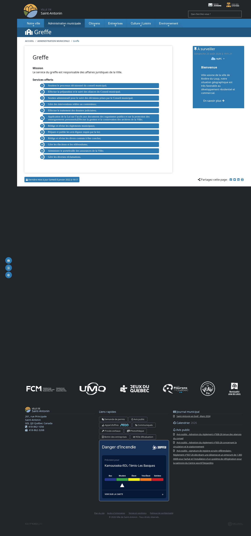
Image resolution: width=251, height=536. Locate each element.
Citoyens (94, 23)
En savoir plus (212, 101)
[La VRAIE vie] (207, 388)
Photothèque (137, 430)
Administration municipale (53, 41)
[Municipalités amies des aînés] (234, 388)
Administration (64, 23)
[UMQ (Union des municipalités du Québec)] (92, 388)
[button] (242, 179)
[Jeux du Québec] (135, 388)
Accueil (29, 41)
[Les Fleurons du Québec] (176, 389)
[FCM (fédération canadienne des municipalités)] (46, 389)
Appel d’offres (111, 425)
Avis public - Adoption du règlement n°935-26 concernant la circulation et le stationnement (205, 444)
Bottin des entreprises (115, 436)
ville (33, 23)
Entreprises (115, 23)
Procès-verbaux (112, 430)
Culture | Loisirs (141, 23)
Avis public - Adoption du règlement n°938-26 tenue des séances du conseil (207, 436)
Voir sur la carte (114, 494)
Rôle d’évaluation (144, 436)
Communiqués (145, 425)
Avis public (138, 419)
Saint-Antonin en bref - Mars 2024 (193, 416)
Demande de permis (114, 419)
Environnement (168, 23)
